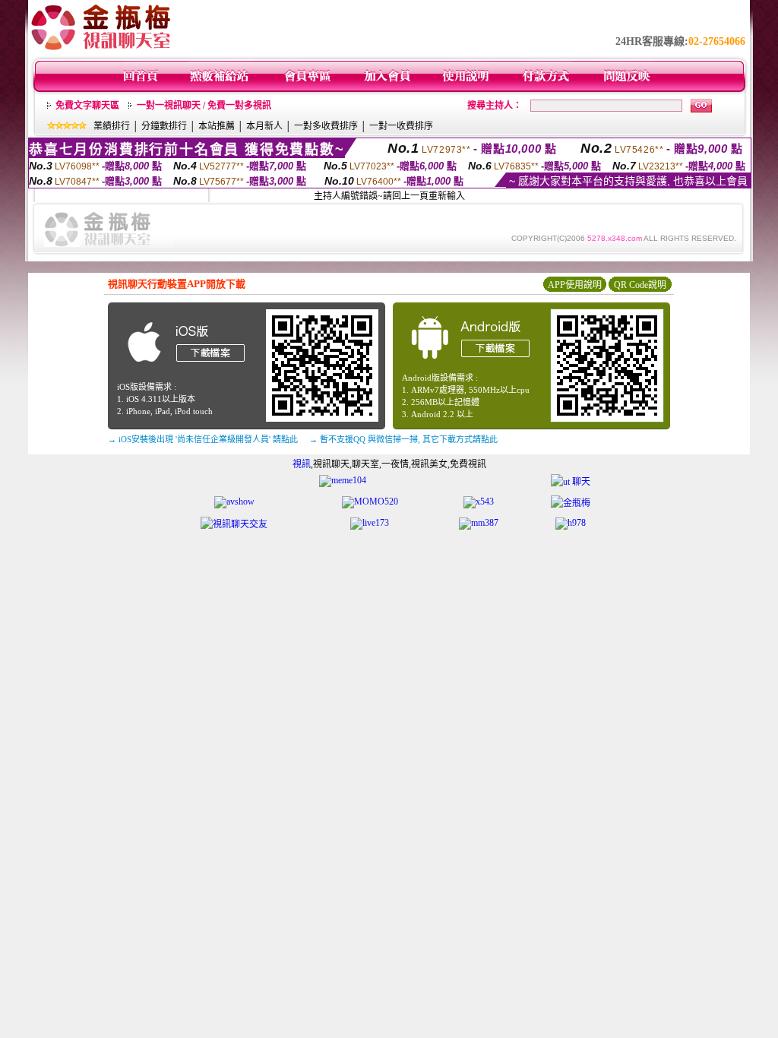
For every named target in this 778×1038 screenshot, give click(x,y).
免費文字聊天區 (87, 105)
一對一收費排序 (401, 126)
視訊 (302, 464)
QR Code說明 (640, 285)
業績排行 (111, 126)
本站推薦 (216, 126)
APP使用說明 (575, 285)
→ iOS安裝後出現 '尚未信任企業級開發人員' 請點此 (203, 439)
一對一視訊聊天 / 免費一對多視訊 (204, 105)
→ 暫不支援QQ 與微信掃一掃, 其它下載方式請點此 (403, 439)
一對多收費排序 (326, 126)
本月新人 (264, 126)
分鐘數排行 (164, 126)
